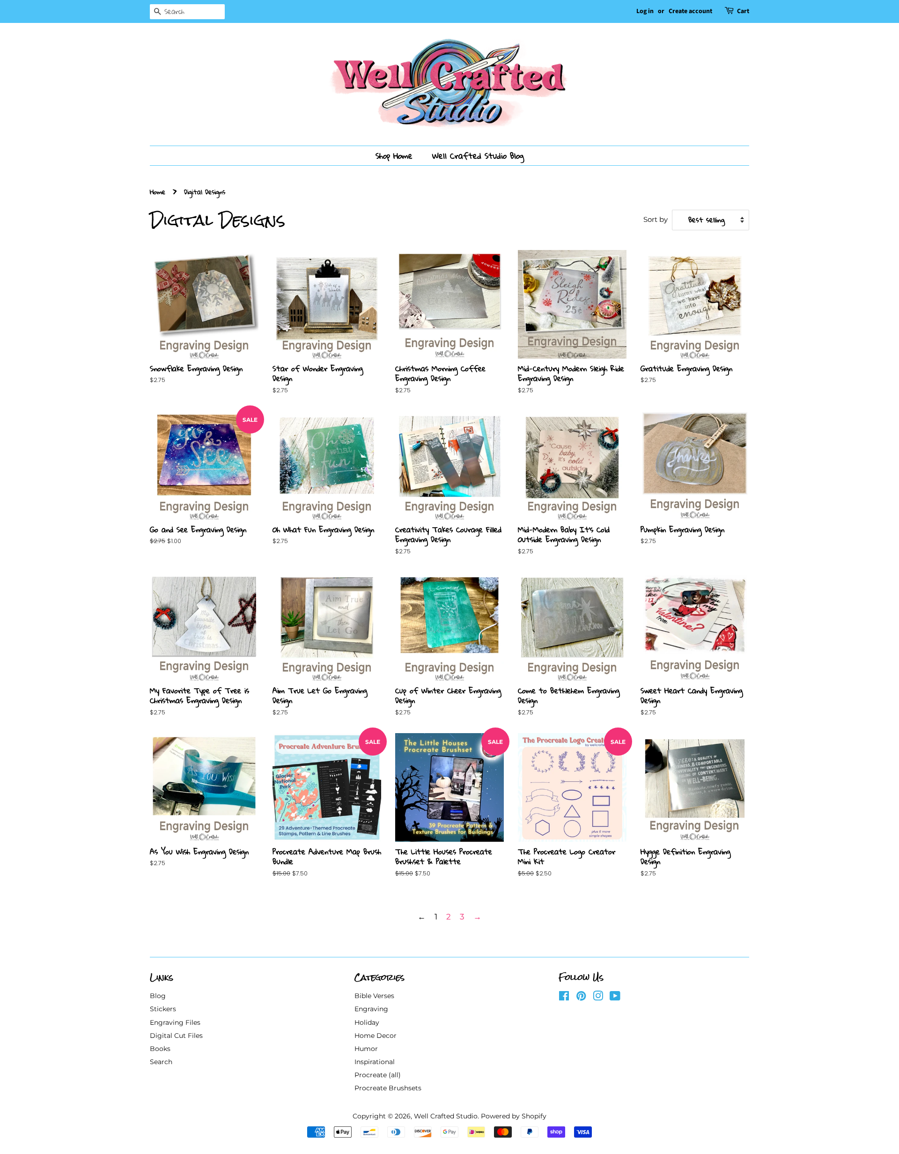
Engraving (371, 1009)
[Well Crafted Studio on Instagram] (598, 997)
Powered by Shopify (513, 1116)
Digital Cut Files (176, 1035)
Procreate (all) (377, 1075)
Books (160, 1048)
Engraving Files (175, 1022)
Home (157, 191)
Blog (158, 996)
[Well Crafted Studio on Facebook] (564, 997)
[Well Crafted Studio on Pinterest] (581, 997)
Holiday (366, 1022)
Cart (743, 11)
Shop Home (394, 155)
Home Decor (375, 1035)
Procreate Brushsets (387, 1088)
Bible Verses (374, 996)
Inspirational (374, 1062)
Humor (366, 1048)
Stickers (163, 1009)
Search (161, 1062)
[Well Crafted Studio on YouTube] (615, 997)
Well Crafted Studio (446, 1116)
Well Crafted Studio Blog (478, 155)
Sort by (655, 219)
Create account (690, 11)
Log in (645, 11)
